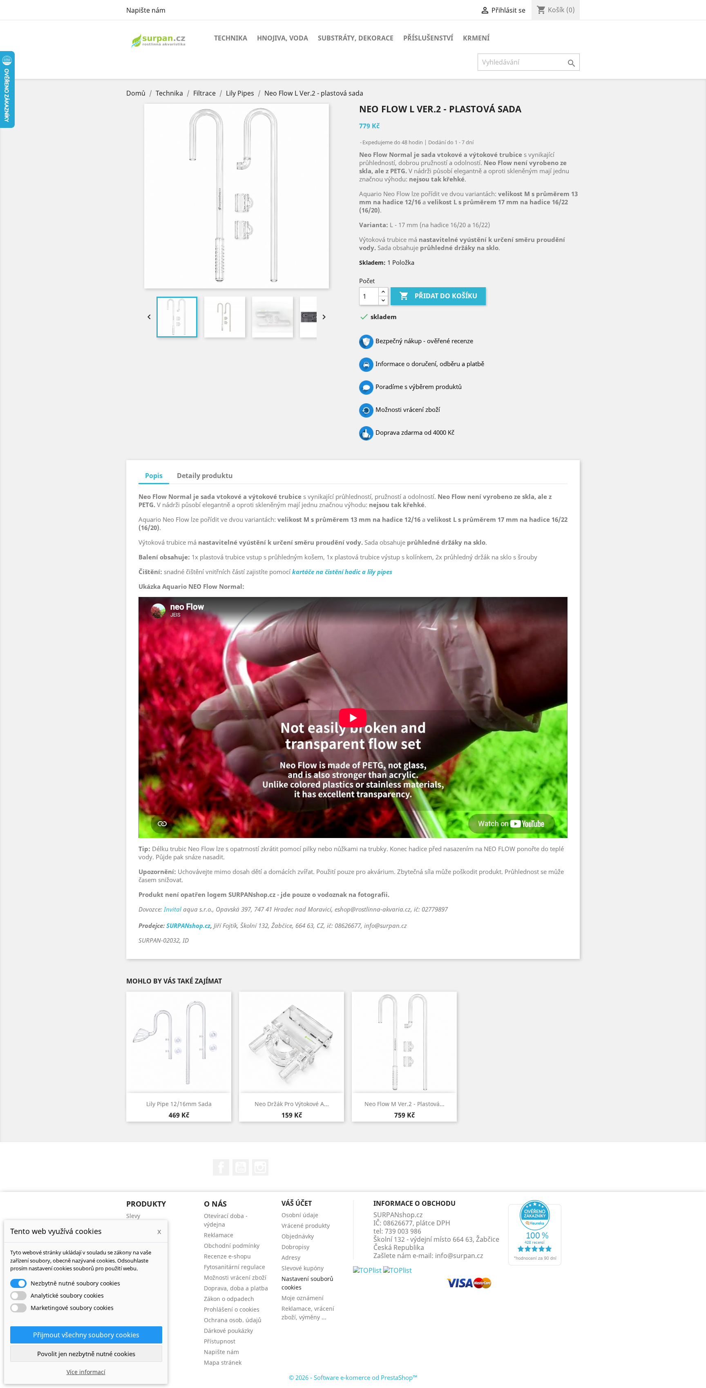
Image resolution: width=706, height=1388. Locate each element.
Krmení (476, 38)
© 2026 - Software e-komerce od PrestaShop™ (353, 1377)
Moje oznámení (303, 1298)
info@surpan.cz (459, 1255)
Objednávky (298, 1236)
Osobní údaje (300, 1215)
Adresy (291, 1257)
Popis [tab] (154, 475)
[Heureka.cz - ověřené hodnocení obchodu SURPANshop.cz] (534, 1231)
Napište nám (145, 10)
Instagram (260, 1167)
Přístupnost (219, 1341)
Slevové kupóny (303, 1268)
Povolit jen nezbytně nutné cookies (86, 1354)
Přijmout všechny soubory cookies (86, 1334)
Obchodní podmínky (231, 1245)
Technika (230, 38)
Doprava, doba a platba (236, 1288)
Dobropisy (295, 1247)
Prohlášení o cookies (231, 1309)
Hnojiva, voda (282, 38)
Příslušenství (428, 38)
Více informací (86, 1372)
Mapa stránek (222, 1362)
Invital (172, 909)
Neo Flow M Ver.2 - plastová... (404, 1104)
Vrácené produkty (306, 1225)
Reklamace (218, 1235)
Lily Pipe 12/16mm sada (179, 1104)
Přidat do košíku (438, 296)
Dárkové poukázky (228, 1330)
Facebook (221, 1167)
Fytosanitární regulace (234, 1267)
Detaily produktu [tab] (205, 475)
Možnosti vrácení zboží (235, 1277)
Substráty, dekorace (355, 38)
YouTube (240, 1167)
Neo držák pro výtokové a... (292, 1104)
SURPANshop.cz (188, 925)
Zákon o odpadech (229, 1299)
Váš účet (297, 1203)
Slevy (133, 1216)
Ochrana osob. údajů (232, 1320)
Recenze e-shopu (227, 1256)
